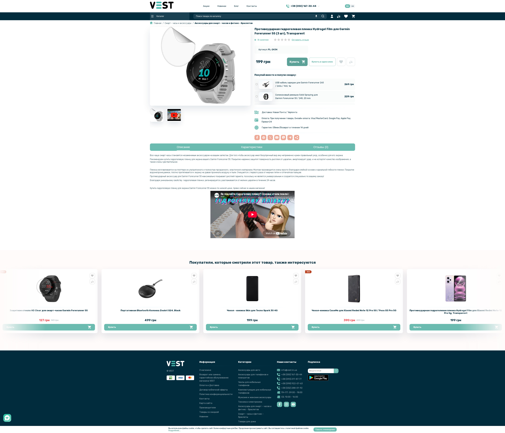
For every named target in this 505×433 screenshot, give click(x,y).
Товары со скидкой (209, 412)
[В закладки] (341, 62)
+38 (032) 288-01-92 (291, 388)
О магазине (205, 370)
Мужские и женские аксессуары (254, 397)
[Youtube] (293, 404)
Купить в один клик (322, 62)
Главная (157, 23)
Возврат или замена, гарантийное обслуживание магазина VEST (213, 377)
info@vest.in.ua (289, 370)
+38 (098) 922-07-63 (292, 383)
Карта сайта (205, 403)
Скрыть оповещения (325, 429)
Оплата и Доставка (209, 385)
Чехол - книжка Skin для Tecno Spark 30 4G (252, 310)
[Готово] (336, 371)
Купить (294, 61)
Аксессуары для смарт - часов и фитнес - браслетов (224, 23)
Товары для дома (247, 421)
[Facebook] (279, 404)
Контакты (252, 6)
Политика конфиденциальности (216, 394)
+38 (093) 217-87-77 (291, 379)
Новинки (221, 6)
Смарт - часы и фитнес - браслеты (251, 415)
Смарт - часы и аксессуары (178, 23)
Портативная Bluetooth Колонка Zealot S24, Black (150, 310)
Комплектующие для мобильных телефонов (254, 391)
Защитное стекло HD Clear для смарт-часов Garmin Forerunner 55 (49, 310)
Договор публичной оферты (213, 390)
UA (352, 6)
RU (347, 6)
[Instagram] (286, 404)
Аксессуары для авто (249, 370)
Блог (236, 6)
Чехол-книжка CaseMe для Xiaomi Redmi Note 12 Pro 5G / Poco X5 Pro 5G (354, 310)
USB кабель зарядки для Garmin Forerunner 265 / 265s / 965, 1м (299, 84)
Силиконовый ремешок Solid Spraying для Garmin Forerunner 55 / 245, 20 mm (296, 96)
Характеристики (251, 147)
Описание (183, 147)
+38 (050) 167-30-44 (291, 374)
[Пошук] (323, 16)
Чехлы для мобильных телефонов (249, 384)
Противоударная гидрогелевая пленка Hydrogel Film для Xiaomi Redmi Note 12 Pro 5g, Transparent (456, 311)
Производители (207, 407)
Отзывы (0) (320, 147)
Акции (206, 6)
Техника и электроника (250, 402)
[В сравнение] (351, 62)
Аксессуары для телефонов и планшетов (253, 376)
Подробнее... (174, 430)
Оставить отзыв (300, 40)
